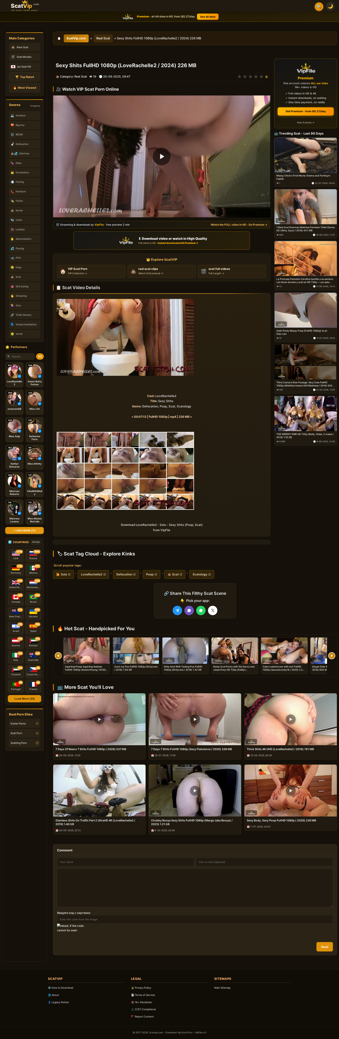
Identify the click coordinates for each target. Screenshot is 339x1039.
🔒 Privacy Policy (141, 987)
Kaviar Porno (18, 723)
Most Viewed (24, 87)
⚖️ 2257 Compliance (143, 1009)
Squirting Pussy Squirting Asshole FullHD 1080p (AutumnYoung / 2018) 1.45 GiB (85, 669)
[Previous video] (58, 655)
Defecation (124, 574)
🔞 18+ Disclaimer (141, 1002)
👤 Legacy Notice (58, 1002)
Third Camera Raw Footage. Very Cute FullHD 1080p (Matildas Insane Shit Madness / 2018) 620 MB (304, 384)
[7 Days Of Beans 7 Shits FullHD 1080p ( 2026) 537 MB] (99, 719)
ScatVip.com (76, 38)
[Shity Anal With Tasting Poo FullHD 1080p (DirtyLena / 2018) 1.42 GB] (185, 651)
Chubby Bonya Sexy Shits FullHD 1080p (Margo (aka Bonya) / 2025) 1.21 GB (191, 822)
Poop (149, 574)
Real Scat (103, 38)
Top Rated (24, 77)
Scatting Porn (19, 742)
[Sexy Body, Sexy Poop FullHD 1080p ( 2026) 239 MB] (290, 791)
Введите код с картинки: (74, 912)
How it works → (305, 122)
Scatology (200, 574)
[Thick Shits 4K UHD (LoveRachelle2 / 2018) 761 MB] (290, 719)
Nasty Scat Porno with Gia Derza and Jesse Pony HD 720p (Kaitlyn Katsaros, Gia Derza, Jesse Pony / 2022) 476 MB (234, 671)
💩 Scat (173, 574)
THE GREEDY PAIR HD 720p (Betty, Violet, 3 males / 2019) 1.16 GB (305, 436)
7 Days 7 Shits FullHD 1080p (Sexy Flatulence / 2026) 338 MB (191, 749)
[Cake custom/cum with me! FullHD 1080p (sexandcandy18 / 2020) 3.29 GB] (284, 651)
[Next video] (331, 655)
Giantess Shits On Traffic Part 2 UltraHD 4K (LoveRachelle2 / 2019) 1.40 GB (95, 822)
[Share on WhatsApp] (201, 610)
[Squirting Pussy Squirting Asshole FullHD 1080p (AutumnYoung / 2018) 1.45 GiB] (86, 651)
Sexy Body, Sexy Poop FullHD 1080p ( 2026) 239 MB (281, 820)
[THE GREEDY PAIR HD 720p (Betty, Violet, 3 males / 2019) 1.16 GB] (305, 413)
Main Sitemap (222, 987)
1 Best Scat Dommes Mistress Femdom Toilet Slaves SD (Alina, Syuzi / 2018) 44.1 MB (305, 229)
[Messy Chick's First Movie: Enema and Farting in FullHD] (305, 155)
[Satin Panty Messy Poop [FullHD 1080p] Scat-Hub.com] (305, 310)
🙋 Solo (61, 574)
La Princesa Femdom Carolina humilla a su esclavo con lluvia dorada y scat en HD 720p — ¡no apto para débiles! (304, 281)
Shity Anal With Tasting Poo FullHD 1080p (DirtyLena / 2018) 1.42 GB (183, 668)
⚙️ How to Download (60, 987)
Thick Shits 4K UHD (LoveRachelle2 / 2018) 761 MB (280, 749)
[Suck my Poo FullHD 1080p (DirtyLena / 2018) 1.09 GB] (136, 651)
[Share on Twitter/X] (212, 610)
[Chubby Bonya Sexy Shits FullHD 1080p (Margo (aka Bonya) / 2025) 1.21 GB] (195, 791)
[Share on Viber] (189, 610)
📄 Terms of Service (143, 994)
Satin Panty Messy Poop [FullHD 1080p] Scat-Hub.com (302, 332)
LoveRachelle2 (91, 574)
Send (324, 947)
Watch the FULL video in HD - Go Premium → (239, 224)
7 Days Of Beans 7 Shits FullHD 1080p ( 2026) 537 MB (91, 749)
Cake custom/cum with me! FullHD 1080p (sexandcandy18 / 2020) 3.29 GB (283, 669)
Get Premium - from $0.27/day (306, 111)
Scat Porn (16, 733)
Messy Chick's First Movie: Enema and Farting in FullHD (303, 177)
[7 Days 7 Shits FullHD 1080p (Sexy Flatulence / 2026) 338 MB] (195, 719)
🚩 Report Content (142, 1016)
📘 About (53, 994)
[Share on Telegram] (177, 610)
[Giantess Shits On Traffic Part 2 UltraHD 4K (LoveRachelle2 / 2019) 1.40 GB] (99, 791)
